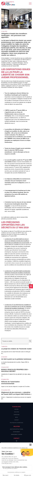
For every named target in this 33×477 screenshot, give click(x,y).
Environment (16, 431)
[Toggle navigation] (30, 3)
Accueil (17, 409)
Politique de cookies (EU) (16, 422)
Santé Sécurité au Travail (16, 429)
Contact (16, 419)
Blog (16, 417)
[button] (30, 444)
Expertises (16, 414)
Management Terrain (16, 434)
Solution (16, 411)
